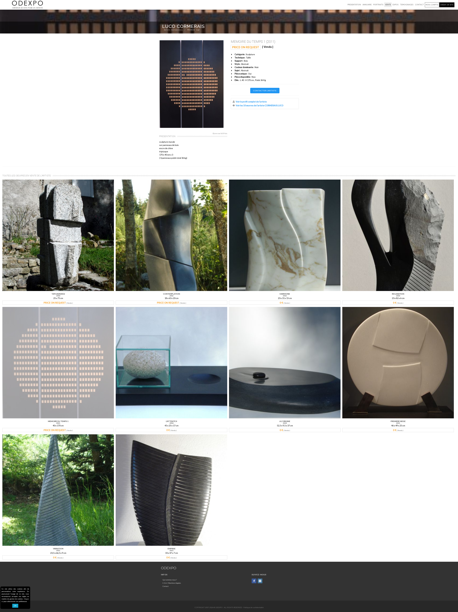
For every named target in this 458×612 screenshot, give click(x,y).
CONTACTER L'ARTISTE (264, 90)
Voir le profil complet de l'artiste (251, 101)
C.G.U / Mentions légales (171, 583)
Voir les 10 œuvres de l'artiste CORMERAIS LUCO (259, 105)
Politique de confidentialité (253, 607)
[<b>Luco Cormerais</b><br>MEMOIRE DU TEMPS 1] (192, 84)
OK (15, 606)
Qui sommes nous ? (169, 580)
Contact (165, 586)
